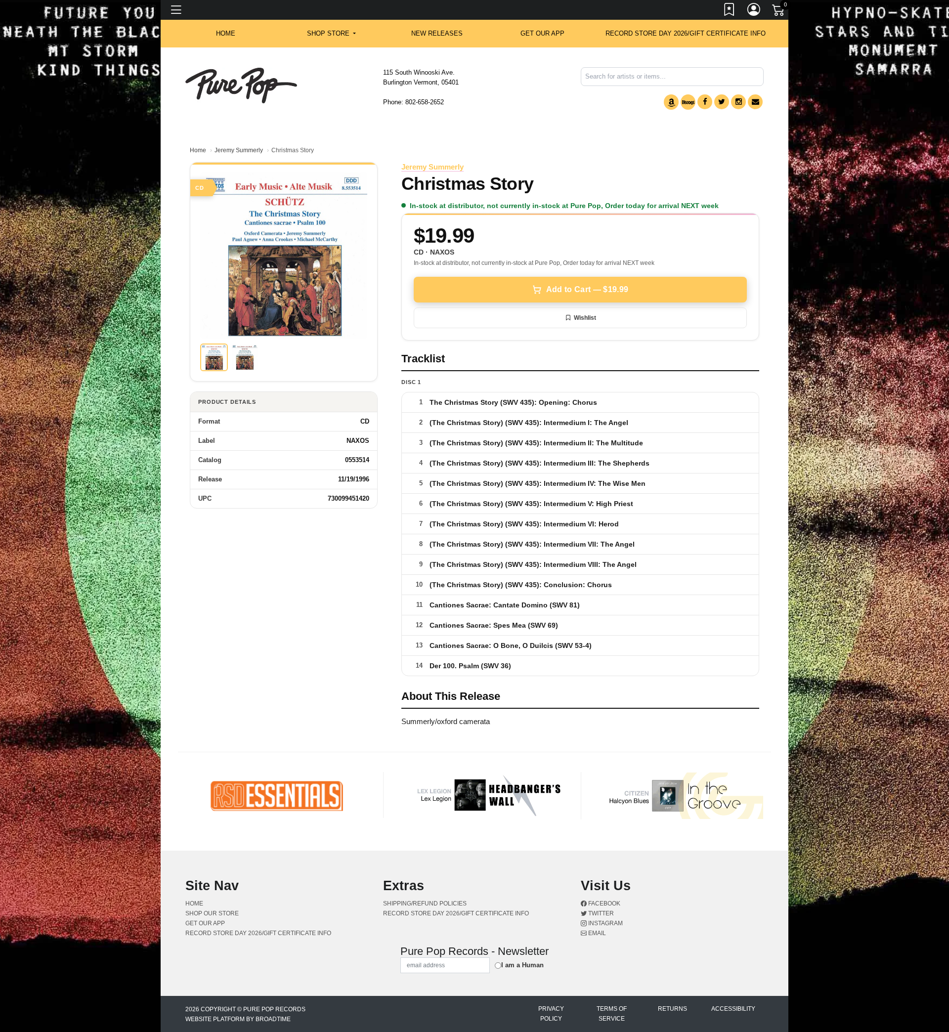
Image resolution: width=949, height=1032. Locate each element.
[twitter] (721, 101)
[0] (779, 12)
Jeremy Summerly (239, 150)
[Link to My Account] (754, 11)
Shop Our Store (212, 913)
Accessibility (733, 1008)
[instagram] (738, 101)
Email (596, 933)
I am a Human (522, 965)
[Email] (755, 101)
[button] (331, 34)
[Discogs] (688, 102)
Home (198, 150)
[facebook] (704, 101)
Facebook (603, 903)
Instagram (605, 923)
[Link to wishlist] (729, 11)
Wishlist (585, 317)
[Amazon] (671, 102)
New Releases (437, 33)
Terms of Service (612, 1013)
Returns (672, 1008)
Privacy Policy (551, 1013)
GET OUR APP (542, 33)
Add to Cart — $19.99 (587, 289)
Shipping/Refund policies (425, 903)
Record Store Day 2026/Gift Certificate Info (685, 33)
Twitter (600, 913)
